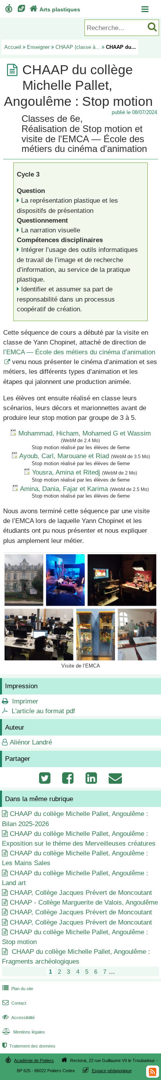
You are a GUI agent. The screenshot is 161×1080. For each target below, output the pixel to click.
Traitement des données (28, 1046)
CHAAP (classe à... (77, 47)
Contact (14, 1003)
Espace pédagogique (112, 1070)
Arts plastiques (55, 9)
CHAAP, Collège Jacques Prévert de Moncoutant (81, 892)
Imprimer (25, 701)
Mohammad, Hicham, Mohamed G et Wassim (84, 433)
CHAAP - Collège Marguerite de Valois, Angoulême (84, 902)
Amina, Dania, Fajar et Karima (64, 489)
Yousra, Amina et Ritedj (66, 472)
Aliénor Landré (31, 742)
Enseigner (38, 47)
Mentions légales (23, 1032)
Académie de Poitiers (34, 1060)
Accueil (12, 47)
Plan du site (17, 988)
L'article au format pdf (43, 711)
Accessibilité (18, 1017)
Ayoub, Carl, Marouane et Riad (64, 456)
